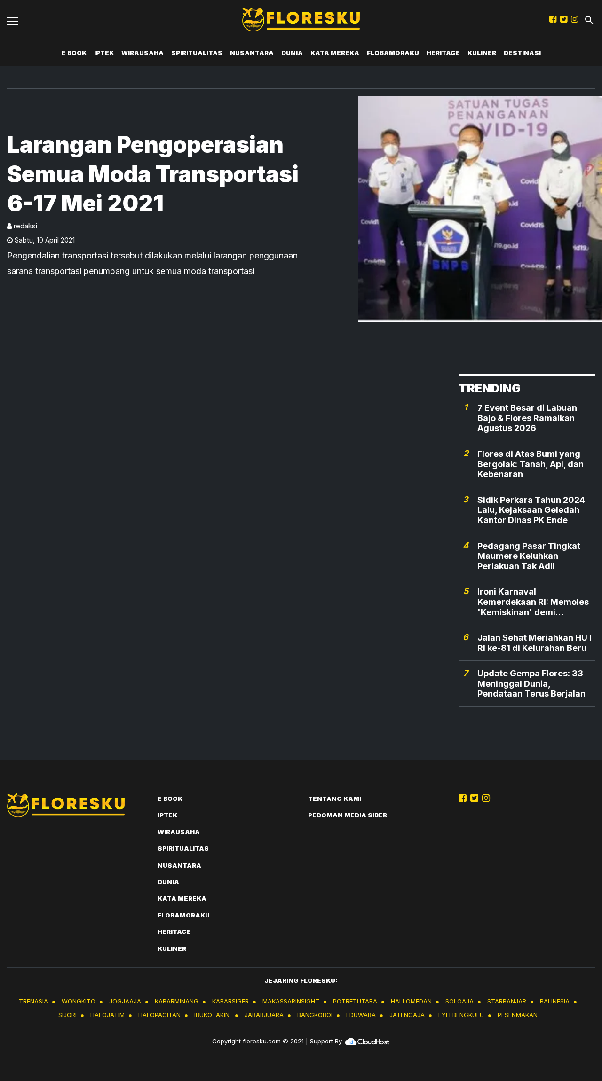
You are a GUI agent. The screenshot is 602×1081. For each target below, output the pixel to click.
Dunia (292, 52)
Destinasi (522, 52)
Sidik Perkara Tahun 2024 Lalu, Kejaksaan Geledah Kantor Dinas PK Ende (531, 510)
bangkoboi (315, 1014)
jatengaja (407, 1014)
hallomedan (411, 1001)
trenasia (33, 1001)
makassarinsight (290, 1001)
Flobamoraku (393, 52)
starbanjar (506, 1001)
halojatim (107, 1014)
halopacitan (159, 1014)
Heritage (443, 52)
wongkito (78, 1001)
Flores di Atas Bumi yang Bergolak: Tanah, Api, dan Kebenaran (530, 464)
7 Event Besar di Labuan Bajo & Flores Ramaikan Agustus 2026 (527, 418)
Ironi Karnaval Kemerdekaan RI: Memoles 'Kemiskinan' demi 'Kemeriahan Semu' (533, 602)
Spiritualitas (196, 52)
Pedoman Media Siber (347, 815)
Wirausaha (142, 52)
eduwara (361, 1014)
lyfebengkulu (461, 1014)
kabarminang (176, 1001)
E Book (74, 52)
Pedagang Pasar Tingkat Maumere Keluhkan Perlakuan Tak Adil (528, 556)
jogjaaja (125, 1001)
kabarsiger (230, 1001)
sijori (67, 1014)
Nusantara (252, 52)
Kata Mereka (334, 52)
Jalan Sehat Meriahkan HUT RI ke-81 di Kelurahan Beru (535, 643)
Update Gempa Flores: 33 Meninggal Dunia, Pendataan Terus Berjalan (531, 683)
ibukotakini (212, 1014)
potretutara (355, 1001)
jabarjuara (264, 1014)
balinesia (555, 1001)
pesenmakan (518, 1014)
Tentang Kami (334, 798)
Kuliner (481, 52)
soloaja (459, 1001)
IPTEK (104, 52)
